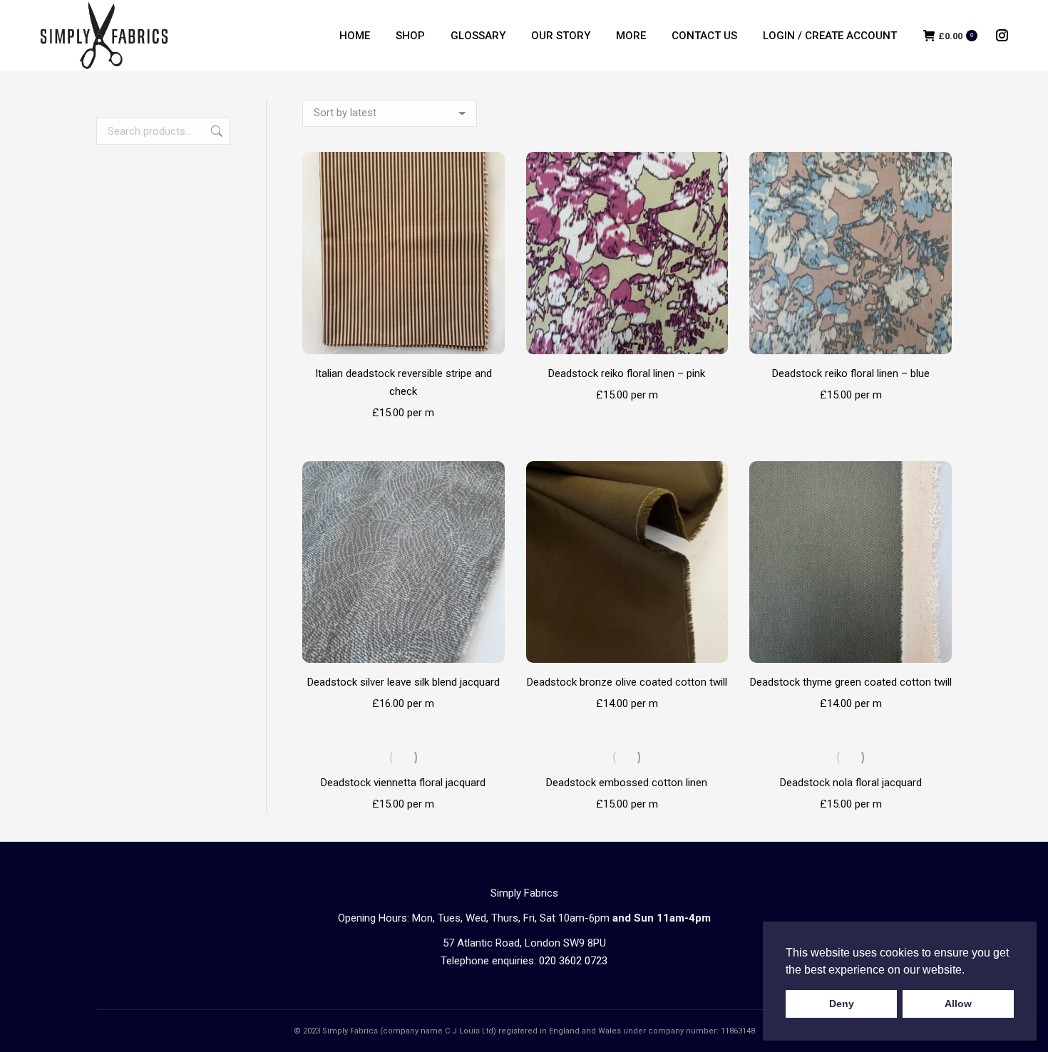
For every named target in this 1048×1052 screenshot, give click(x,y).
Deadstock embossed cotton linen (626, 782)
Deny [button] (841, 1003)
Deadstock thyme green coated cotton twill (851, 682)
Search (215, 131)
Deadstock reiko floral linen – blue (851, 373)
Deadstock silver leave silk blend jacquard (403, 682)
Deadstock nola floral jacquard (851, 782)
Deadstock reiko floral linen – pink (626, 373)
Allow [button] (958, 1003)
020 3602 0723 (573, 960)
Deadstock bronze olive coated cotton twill (627, 682)
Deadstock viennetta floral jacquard (403, 782)
